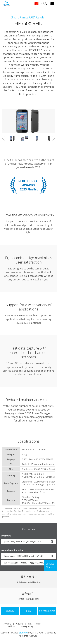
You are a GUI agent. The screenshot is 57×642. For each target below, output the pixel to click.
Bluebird (23, 632)
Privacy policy (27, 626)
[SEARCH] (45, 3)
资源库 (39, 623)
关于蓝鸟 (7, 623)
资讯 (29, 623)
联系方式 (12, 626)
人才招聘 (19, 623)
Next (53, 138)
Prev (3, 138)
